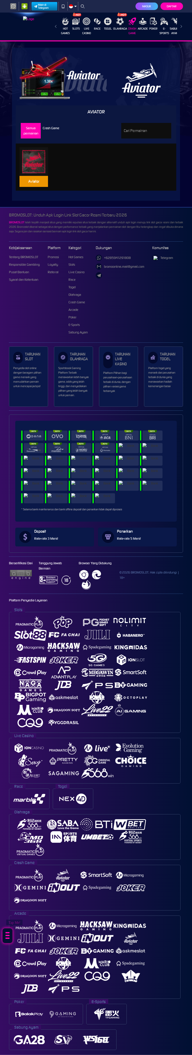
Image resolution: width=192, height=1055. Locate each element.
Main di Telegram (43, 6)
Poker (153, 28)
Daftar (171, 6)
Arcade (143, 28)
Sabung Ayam (175, 31)
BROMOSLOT (16, 222)
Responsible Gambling (24, 264)
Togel (108, 28)
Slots (76, 28)
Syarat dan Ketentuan (23, 279)
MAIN (36, 162)
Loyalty (53, 264)
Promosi (53, 257)
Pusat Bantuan (19, 272)
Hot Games (65, 31)
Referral (53, 272)
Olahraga (120, 28)
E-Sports (164, 31)
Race (97, 28)
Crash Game (132, 31)
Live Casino (86, 31)
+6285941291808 (117, 258)
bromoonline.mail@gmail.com (124, 266)
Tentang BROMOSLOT (23, 257)
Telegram (166, 258)
